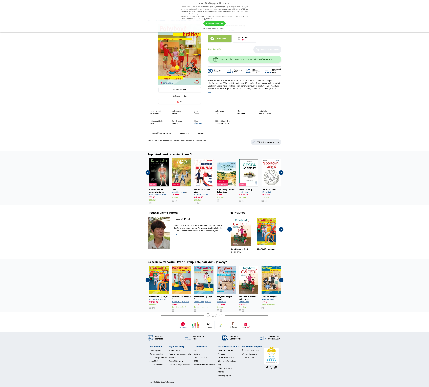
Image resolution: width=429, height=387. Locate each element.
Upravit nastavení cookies (204, 364)
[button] (214, 28)
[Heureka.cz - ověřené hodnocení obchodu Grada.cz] (272, 356)
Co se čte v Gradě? (225, 350)
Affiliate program (225, 375)
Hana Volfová (182, 219)
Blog (219, 364)
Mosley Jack (243, 192)
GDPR (195, 361)
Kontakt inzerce (200, 357)
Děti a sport (198, 123)
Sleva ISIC (153, 361)
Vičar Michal (266, 192)
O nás (195, 350)
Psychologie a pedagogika (180, 354)
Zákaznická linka (156, 364)
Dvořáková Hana (268, 299)
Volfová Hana (154, 299)
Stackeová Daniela (201, 195)
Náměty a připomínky (227, 361)
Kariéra (196, 354)
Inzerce (221, 372)
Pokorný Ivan (221, 302)
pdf (181, 101)
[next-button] (281, 172)
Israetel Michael (155, 195)
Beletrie (172, 357)
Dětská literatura (176, 361)
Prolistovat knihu (179, 89)
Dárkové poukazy (156, 354)
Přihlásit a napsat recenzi (268, 142)
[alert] (214, 16)
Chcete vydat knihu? (226, 357)
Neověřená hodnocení (161, 133)
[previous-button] (147, 172)
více (209, 92)
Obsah (201, 133)
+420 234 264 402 (252, 350)
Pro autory (222, 354)
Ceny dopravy (155, 350)
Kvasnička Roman (178, 192)
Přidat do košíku (270, 49)
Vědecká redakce (225, 368)
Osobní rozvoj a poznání (179, 364)
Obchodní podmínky (158, 357)
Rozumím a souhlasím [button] (214, 23)
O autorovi (184, 133)
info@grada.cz (251, 354)
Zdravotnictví (174, 350)
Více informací (217, 19)
